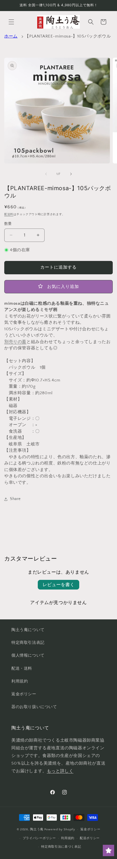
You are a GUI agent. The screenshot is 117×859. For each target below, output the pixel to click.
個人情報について (28, 655)
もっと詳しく (60, 771)
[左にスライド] (46, 174)
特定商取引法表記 (28, 642)
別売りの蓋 (15, 341)
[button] (11, 22)
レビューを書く (58, 584)
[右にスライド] (71, 174)
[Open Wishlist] (108, 850)
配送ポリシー (90, 838)
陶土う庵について (28, 630)
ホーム (11, 36)
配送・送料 (21, 668)
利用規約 (19, 681)
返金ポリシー (23, 694)
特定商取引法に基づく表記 (61, 846)
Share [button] (15, 499)
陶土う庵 (36, 829)
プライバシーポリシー (39, 838)
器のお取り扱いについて (34, 707)
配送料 (8, 214)
